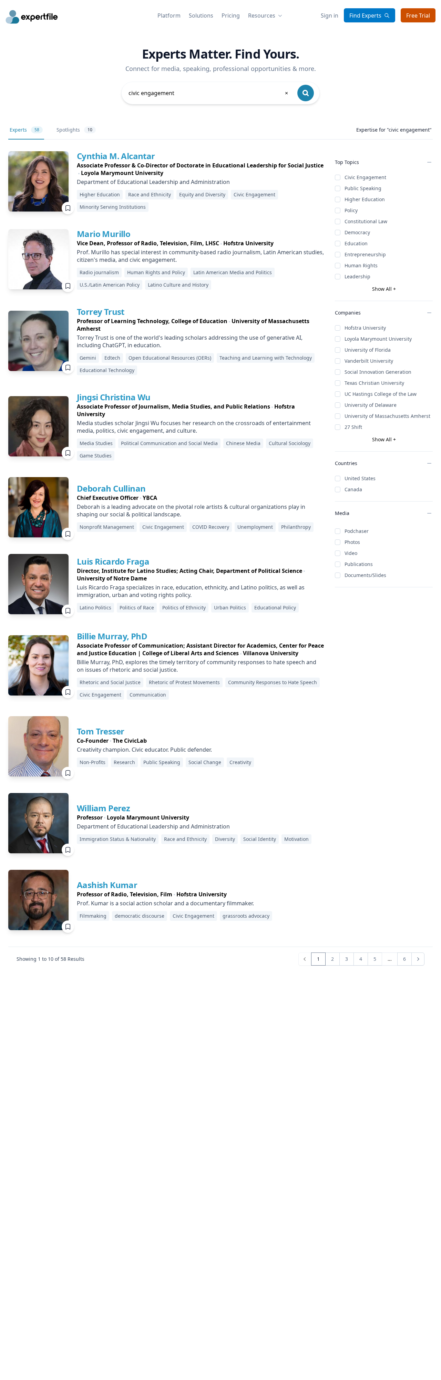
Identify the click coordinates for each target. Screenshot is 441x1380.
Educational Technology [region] (107, 370)
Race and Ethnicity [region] (149, 194)
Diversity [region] (225, 839)
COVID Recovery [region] (210, 527)
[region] (200, 169)
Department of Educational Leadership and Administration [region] (153, 182)
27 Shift (353, 427)
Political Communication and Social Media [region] (169, 443)
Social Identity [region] (259, 839)
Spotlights (74, 129)
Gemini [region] (88, 357)
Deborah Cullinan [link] (111, 488)
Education (356, 243)
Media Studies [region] (96, 443)
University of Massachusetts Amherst (387, 416)
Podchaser (357, 531)
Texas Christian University (374, 383)
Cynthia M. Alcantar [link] (116, 156)
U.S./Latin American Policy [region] (110, 284)
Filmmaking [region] (93, 916)
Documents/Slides (365, 575)
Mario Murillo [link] (103, 233)
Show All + (384, 289)
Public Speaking (363, 188)
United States (360, 478)
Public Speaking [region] (161, 762)
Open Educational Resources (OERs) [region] (170, 357)
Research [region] (124, 762)
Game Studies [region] (96, 455)
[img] (38, 181)
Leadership (357, 276)
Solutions (201, 15)
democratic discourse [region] (139, 916)
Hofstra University (365, 328)
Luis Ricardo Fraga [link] (113, 561)
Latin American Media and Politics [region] (232, 272)
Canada (353, 489)
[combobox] (208, 93)
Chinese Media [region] (243, 443)
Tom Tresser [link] (100, 731)
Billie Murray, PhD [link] (112, 636)
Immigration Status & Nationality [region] (118, 839)
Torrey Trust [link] (100, 311)
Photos (352, 542)
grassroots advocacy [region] (246, 916)
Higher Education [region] (100, 194)
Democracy (357, 232)
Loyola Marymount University (378, 339)
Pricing (231, 15)
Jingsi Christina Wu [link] (114, 397)
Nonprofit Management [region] (107, 527)
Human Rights (361, 265)
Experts (24, 129)
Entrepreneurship (365, 254)
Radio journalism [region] (99, 272)
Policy (351, 210)
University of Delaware (371, 405)
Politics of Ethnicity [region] (184, 607)
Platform (169, 15)
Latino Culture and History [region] (178, 284)
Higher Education (365, 199)
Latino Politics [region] (95, 607)
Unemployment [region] (255, 527)
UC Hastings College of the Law (381, 394)
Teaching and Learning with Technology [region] (265, 357)
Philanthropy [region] (296, 527)
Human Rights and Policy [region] (156, 272)
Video (351, 553)
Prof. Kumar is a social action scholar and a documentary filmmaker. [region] (165, 903)
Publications (359, 564)
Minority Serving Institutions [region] (113, 207)
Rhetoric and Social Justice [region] (110, 682)
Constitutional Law (366, 221)
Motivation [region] (296, 839)
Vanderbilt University (369, 361)
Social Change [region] (204, 762)
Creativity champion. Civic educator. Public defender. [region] (144, 749)
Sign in (329, 15)
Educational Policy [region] (275, 607)
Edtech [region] (112, 357)
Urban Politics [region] (230, 607)
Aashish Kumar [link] (107, 884)
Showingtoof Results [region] (50, 959)
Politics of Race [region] (137, 607)
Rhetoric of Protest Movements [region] (184, 682)
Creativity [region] (240, 762)
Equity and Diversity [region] (202, 194)
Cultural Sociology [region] (289, 443)
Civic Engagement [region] (254, 194)
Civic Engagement (365, 177)
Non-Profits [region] (92, 762)
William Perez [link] (103, 808)
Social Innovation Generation (378, 372)
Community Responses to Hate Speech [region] (272, 682)
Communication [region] (148, 694)
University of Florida (368, 350)
